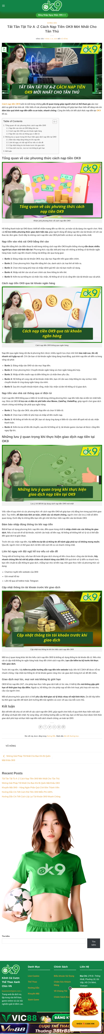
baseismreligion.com (11, 991)
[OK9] (52, 6)
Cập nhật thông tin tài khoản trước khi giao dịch (26, 145)
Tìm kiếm (6, 936)
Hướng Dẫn (52, 23)
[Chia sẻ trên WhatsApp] (40, 727)
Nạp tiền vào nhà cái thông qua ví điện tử (24, 134)
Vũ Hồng (64, 38)
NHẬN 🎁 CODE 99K (85, 1024)
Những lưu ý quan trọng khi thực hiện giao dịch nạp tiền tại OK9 (30, 137)
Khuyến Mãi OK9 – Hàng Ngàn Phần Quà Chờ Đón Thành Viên (30, 787)
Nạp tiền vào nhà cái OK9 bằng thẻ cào (23, 128)
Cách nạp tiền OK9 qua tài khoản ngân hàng (25, 131)
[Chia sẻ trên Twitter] (50, 727)
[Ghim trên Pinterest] (59, 727)
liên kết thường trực (71, 736)
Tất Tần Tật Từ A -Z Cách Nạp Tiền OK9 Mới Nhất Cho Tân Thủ (30, 779)
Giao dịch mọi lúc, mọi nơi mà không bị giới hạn (27, 148)
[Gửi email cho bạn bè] (54, 727)
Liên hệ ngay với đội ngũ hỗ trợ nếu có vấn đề (26, 142)
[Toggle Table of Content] (53, 122)
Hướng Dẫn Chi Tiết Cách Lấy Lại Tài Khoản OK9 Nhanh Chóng (31, 797)
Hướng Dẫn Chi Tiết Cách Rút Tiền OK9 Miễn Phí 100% (27, 792)
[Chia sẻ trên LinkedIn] (63, 727)
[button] (3, 6)
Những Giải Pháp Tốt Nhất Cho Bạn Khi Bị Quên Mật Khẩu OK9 (31, 783)
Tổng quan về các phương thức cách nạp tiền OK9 (25, 125)
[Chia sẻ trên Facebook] (45, 727)
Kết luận (8, 151)
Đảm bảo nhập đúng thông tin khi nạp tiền (24, 140)
